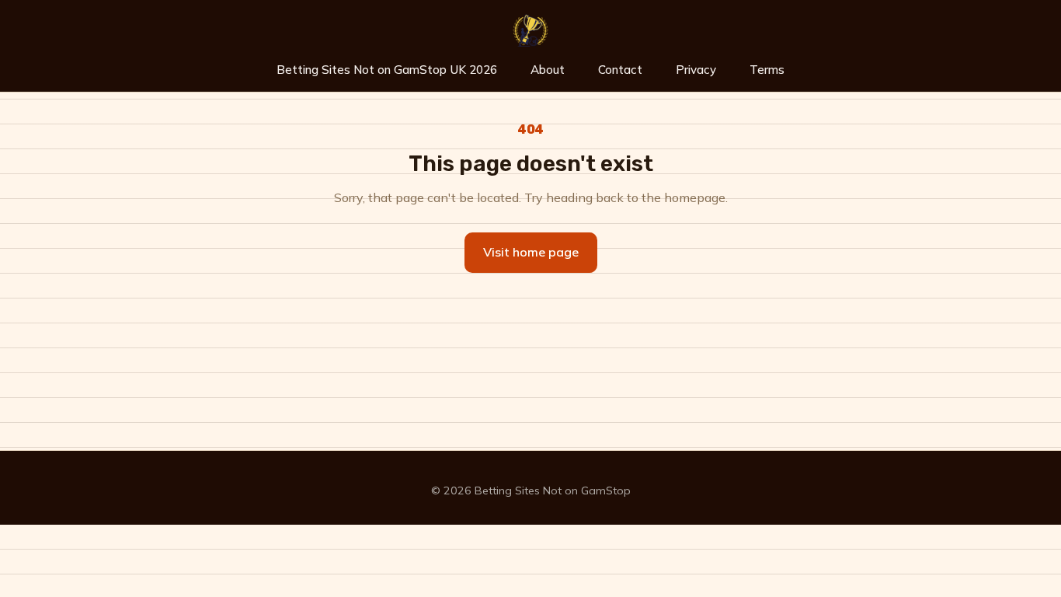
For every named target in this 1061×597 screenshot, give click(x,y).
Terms (767, 69)
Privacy (696, 69)
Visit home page (531, 252)
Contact (620, 69)
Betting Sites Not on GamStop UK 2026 (387, 69)
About (547, 69)
